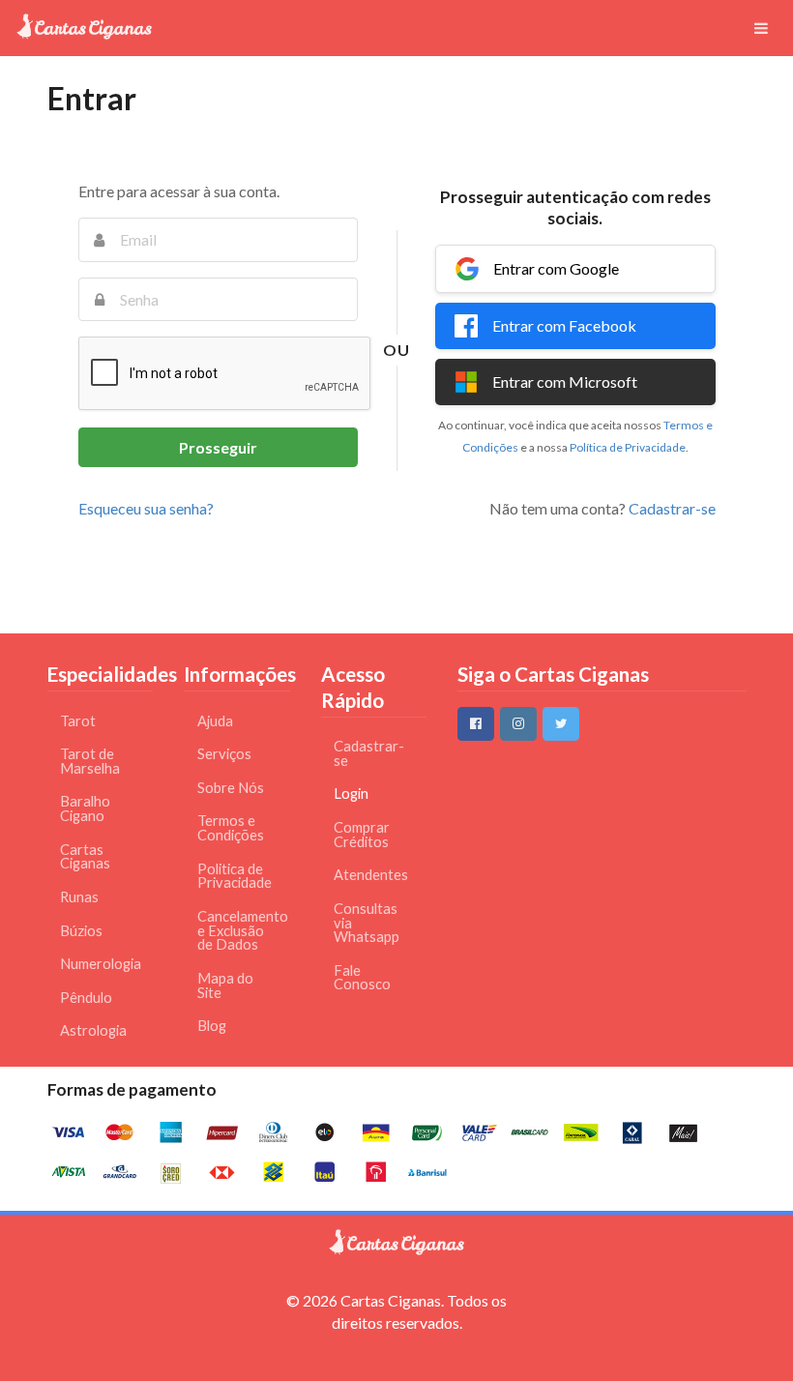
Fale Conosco (362, 977)
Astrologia (93, 1030)
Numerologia (100, 963)
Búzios (81, 931)
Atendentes (371, 875)
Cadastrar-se (672, 508)
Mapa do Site (225, 985)
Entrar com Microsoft (564, 381)
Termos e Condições (230, 827)
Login (351, 793)
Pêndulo (86, 997)
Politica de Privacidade (234, 876)
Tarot (78, 721)
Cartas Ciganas (85, 856)
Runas (79, 897)
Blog (211, 1025)
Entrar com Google (556, 268)
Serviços (224, 754)
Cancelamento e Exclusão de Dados (240, 930)
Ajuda (215, 721)
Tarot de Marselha (90, 761)
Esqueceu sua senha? (146, 508)
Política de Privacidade (628, 447)
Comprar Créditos (362, 834)
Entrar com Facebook (564, 325)
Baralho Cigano (85, 808)
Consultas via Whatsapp (366, 922)
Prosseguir (218, 447)
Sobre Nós (230, 787)
